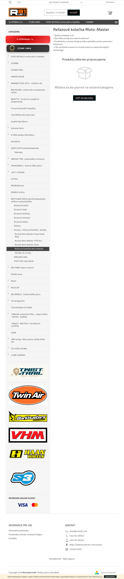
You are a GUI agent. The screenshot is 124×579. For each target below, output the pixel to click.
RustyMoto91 (55, 558)
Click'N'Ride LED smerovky (23, 115)
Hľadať (73, 12)
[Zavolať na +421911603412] (13, 2)
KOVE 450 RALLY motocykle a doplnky (27, 56)
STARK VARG (24, 48)
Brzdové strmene (22, 217)
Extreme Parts (17, 128)
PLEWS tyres (16, 274)
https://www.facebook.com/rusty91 (86, 544)
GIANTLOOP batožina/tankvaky (25, 148)
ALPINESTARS (17, 70)
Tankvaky (18, 152)
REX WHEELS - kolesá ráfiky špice (26, 294)
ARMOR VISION (17, 76)
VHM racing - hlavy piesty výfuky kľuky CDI (28, 341)
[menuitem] (16, 22)
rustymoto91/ (76, 549)
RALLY (13, 281)
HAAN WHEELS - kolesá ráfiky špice (26, 165)
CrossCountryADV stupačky (23, 108)
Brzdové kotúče (21, 205)
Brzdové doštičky (22, 213)
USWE (13, 332)
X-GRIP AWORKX (18, 355)
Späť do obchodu (84, 98)
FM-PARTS (15, 141)
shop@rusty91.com (78, 531)
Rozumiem (110, 577)
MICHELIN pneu (17, 185)
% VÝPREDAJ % (25, 39)
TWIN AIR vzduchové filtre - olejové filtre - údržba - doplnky (29, 315)
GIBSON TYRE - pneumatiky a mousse (27, 159)
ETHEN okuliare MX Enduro (22, 135)
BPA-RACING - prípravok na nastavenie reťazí (28, 91)
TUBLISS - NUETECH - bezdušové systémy (25, 325)
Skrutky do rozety (23, 252)
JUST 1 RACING (17, 172)
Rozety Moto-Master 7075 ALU (28, 240)
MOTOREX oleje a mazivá (22, 267)
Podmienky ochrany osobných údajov (25, 534)
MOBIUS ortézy (18, 192)
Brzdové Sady (20, 209)
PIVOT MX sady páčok (24, 261)
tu (101, 577)
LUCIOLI (14, 178)
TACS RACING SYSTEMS (21, 307)
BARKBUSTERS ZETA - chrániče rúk (26, 83)
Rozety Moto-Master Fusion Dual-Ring (30, 235)
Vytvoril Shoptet (108, 572)
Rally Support (69, 558)
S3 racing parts (18, 300)
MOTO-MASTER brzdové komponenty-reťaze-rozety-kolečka (28, 200)
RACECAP (15, 287)
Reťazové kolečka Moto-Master (29, 248)
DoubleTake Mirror (19, 121)
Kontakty (13, 538)
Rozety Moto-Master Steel (27, 244)
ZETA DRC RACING (19, 348)
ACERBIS (15, 63)
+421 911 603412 (77, 535)
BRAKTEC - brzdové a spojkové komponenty (25, 100)
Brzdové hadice (21, 221)
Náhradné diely (21, 257)
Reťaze (17, 225)
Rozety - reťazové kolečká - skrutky (30, 230)
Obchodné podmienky (59, 2)
